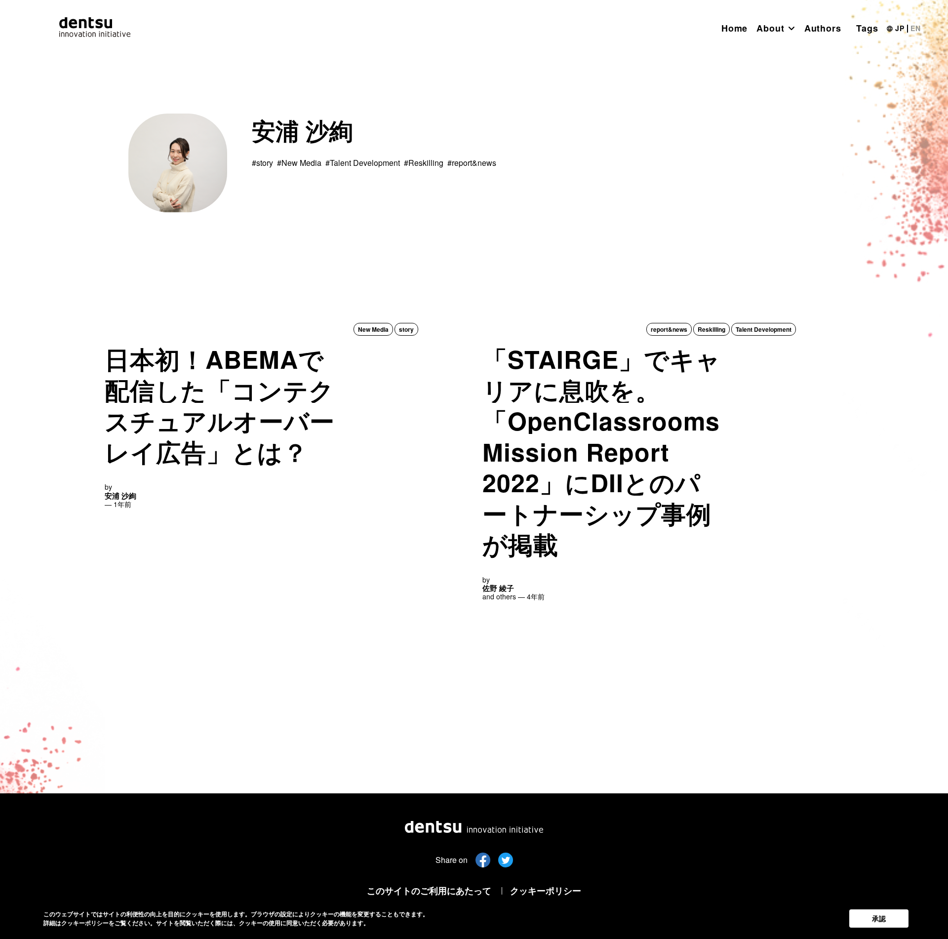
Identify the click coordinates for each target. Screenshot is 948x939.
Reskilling (711, 329)
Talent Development (763, 329)
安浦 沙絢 (120, 495)
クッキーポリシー (545, 890)
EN (915, 28)
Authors (822, 28)
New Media (373, 329)
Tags (867, 28)
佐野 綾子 (498, 588)
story (406, 329)
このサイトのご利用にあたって (429, 890)
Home (734, 28)
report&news (669, 329)
